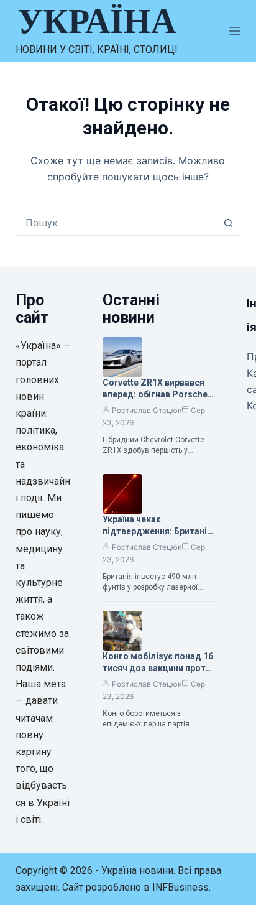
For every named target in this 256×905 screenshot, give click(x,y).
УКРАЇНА (96, 21)
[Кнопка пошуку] (228, 223)
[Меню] (234, 31)
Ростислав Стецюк (146, 410)
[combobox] (116, 223)
